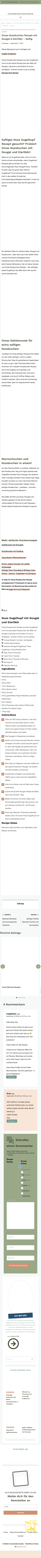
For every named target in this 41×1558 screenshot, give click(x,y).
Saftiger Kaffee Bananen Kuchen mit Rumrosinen (30, 920)
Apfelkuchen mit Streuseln (13, 545)
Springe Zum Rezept (10, 73)
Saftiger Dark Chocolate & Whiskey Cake (19, 570)
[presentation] (20, 961)
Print (5, 610)
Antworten (11, 1077)
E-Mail (11, 1247)
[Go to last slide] (2, 966)
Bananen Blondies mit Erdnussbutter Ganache (9, 920)
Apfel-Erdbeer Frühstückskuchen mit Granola (28, 1430)
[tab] (16, 997)
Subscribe (20, 1513)
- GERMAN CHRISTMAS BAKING (20, 2)
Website (11, 1258)
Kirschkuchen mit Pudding (13, 551)
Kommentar (12, 1200)
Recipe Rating (10, 1160)
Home (5, 1532)
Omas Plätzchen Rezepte (11, 987)
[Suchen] (32, 1359)
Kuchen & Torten (28, 29)
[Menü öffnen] (20, 17)
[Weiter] (38, 966)
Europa (18, 29)
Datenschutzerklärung (18, 1532)
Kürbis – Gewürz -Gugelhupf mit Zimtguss (19, 573)
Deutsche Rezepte (8, 29)
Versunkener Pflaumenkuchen (14, 557)
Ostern (4, 32)
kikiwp (6, 43)
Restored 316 (21, 1546)
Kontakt (20, 1536)
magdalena (11, 1014)
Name (11, 1237)
